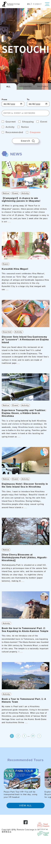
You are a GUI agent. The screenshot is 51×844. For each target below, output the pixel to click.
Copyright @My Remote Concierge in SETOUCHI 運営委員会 (25, 831)
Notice (6, 193)
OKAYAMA (42, 86)
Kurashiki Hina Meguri (15, 269)
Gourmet (7, 332)
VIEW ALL (25, 805)
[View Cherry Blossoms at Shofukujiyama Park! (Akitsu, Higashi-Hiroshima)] (24, 558)
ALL (8, 86)
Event (15, 193)
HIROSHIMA (25, 86)
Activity (25, 193)
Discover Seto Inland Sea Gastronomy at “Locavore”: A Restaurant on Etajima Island (25, 340)
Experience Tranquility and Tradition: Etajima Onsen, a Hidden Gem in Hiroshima (24, 413)
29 (33, 736)
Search (21, 140)
